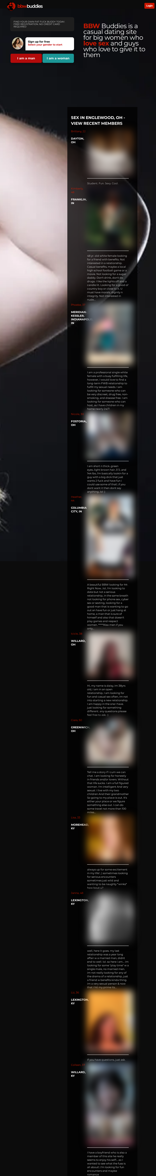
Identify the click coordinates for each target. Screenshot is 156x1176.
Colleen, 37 (78, 1064)
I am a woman (58, 58)
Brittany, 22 (78, 131)
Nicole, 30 (77, 414)
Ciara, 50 (76, 720)
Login (149, 5)
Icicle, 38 (76, 633)
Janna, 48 (77, 892)
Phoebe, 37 (78, 304)
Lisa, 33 (75, 817)
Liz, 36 (75, 992)
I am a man (26, 58)
